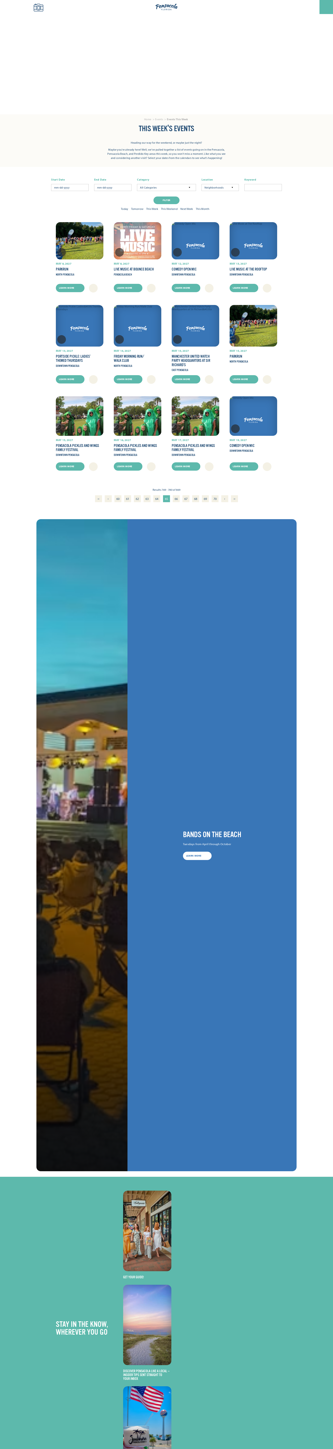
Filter (166, 200)
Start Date (58, 179)
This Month (202, 209)
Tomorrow (137, 209)
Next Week (186, 209)
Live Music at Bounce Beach (134, 269)
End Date (100, 179)
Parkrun (62, 269)
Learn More (66, 287)
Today (124, 209)
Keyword (250, 179)
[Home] (166, 7)
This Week (152, 209)
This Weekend (169, 209)
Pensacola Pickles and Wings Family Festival (77, 447)
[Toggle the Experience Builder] (22, 6)
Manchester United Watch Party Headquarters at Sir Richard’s (191, 360)
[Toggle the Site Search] (9, 7)
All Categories (148, 187)
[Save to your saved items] (61, 252)
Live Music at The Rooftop (248, 269)
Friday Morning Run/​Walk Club (129, 358)
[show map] (93, 288)
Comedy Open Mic (184, 269)
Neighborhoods (214, 187)
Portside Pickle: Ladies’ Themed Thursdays (73, 358)
